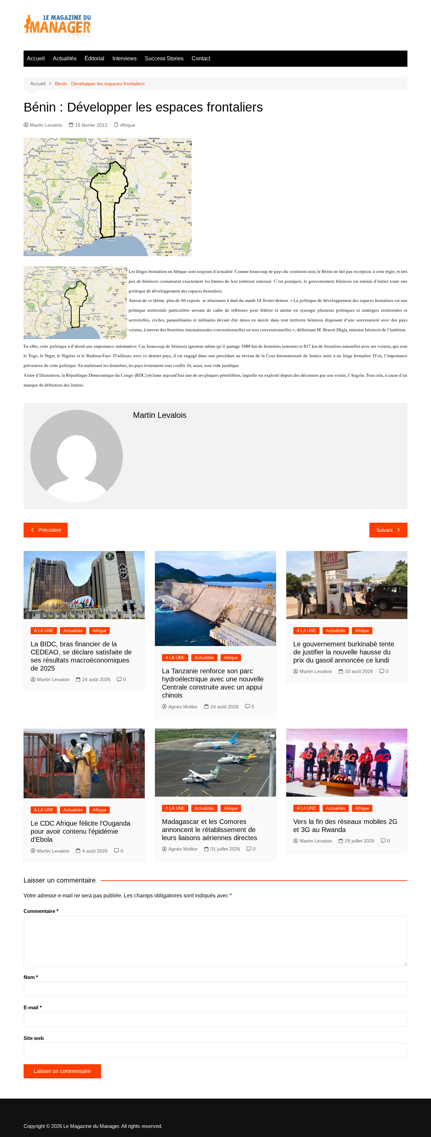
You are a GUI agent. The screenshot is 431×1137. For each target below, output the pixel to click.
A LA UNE (44, 630)
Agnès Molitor (183, 706)
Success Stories (164, 58)
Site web (34, 1038)
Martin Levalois (46, 125)
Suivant (384, 530)
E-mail (33, 1007)
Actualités (64, 58)
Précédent (49, 530)
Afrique (127, 125)
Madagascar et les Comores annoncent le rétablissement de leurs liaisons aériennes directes (210, 829)
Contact (201, 58)
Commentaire (41, 911)
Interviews (124, 58)
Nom (31, 977)
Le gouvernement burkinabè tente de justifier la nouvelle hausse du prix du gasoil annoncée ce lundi (343, 652)
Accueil (36, 58)
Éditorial (94, 58)
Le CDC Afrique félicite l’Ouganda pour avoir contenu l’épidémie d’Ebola (80, 831)
